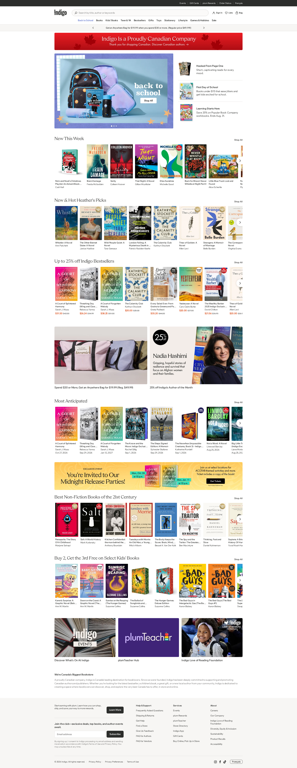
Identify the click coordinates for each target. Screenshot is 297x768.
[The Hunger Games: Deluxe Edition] (166, 581)
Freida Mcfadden (95, 184)
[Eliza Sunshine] (171, 161)
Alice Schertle (215, 187)
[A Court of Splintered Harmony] (66, 284)
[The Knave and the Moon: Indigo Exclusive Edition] (136, 424)
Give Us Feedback (145, 731)
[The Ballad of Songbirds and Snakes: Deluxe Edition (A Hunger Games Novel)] (141, 581)
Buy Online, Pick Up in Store (186, 741)
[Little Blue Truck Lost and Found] (223, 161)
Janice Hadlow (87, 248)
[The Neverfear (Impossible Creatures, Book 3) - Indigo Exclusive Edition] (189, 424)
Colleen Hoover (117, 184)
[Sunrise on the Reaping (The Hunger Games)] (117, 581)
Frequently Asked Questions (149, 710)
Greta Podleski (157, 309)
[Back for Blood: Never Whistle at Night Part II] (196, 161)
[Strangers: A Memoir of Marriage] (214, 223)
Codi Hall (59, 187)
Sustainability (216, 733)
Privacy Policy (95, 761)
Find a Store (141, 725)
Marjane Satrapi (63, 545)
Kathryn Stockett (162, 245)
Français (239, 3)
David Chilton (211, 309)
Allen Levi (183, 248)
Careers (214, 710)
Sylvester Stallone (159, 449)
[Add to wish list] (81, 175)
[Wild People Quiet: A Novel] (115, 223)
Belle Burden (209, 248)
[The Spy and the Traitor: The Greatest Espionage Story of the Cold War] (190, 520)
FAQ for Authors (143, 736)
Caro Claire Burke (187, 306)
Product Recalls (217, 739)
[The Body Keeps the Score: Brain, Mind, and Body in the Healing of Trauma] (166, 520)
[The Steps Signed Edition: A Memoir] (162, 424)
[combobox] (142, 12)
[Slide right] (168, 91)
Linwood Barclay (215, 446)
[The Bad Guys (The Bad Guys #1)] (221, 581)
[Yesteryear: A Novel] (190, 284)
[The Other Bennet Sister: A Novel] (91, 223)
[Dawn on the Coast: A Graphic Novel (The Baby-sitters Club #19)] (91, 581)
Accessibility (216, 744)
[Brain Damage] (97, 161)
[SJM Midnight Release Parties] (148, 476)
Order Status (225, 3)
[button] (85, 21)
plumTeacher (179, 720)
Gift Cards (194, 3)
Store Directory (180, 725)
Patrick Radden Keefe (139, 248)
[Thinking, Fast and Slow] (214, 520)
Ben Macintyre (186, 545)
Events (183, 3)
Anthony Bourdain (113, 545)
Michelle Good (167, 184)
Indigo (64, 761)
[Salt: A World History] (91, 520)
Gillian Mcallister (143, 184)
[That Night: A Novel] (146, 161)
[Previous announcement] (93, 28)
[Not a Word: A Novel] (218, 424)
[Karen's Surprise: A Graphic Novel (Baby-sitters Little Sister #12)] (66, 581)
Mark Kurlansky (87, 542)
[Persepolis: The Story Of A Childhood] (66, 520)
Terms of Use (133, 761)
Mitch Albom (135, 545)
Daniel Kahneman (211, 545)
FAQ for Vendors (144, 741)
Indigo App (178, 731)
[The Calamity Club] (165, 223)
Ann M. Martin (62, 606)
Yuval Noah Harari (236, 545)
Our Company (217, 715)
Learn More (115, 709)
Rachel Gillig (131, 449)
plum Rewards (209, 3)
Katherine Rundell (183, 449)
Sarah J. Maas (62, 309)
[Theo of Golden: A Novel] (190, 223)
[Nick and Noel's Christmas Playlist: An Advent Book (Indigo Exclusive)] (70, 161)
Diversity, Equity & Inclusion (223, 728)
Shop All (238, 139)
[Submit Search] (75, 13)
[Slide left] (59, 91)
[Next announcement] (203, 28)
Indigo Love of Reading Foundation (221, 722)
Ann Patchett (61, 245)
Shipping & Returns (145, 715)
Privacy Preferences (114, 761)
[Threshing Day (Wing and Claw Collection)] (89, 284)
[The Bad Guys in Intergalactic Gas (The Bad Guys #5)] (192, 581)
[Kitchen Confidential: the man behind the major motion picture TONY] (116, 520)
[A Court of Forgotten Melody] (112, 284)
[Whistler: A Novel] (66, 223)
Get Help (140, 720)
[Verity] (121, 161)
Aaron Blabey (185, 606)
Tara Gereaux (110, 248)
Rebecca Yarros (87, 309)
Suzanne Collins (113, 606)
